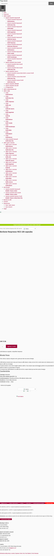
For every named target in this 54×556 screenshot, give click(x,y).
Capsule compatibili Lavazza (11, 71)
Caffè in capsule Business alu (10, 89)
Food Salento (28, 553)
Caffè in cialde (7, 91)
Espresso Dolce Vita (19, 553)
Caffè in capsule (7, 16)
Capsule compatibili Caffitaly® (12, 84)
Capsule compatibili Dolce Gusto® (13, 62)
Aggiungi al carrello (11, 346)
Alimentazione (7, 203)
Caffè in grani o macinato (9, 142)
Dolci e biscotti (8, 207)
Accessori (6, 201)
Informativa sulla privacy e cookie (7, 553)
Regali (5, 208)
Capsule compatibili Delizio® (11, 85)
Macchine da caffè (7, 200)
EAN (4, 228)
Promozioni (6, 14)
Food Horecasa (35, 553)
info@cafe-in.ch (12, 548)
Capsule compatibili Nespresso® (12, 18)
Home (5, 12)
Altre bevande (7, 187)
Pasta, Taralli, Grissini (10, 205)
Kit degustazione (9, 87)
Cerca (51, 3)
